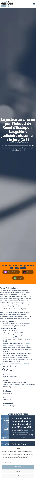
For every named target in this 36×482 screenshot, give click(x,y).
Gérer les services (7, 462)
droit (18, 363)
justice (24, 363)
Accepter (18, 467)
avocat (4, 363)
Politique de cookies (17, 479)
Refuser (18, 471)
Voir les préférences (18, 476)
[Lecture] (3, 145)
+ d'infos (23, 437)
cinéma (8, 363)
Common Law (13, 363)
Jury (21, 363)
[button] (33, 448)
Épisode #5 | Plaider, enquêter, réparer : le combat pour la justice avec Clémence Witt (23, 423)
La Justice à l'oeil (13, 143)
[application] (18, 145)
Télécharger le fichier (9, 148)
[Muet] (33, 145)
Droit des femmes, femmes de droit (20, 446)
